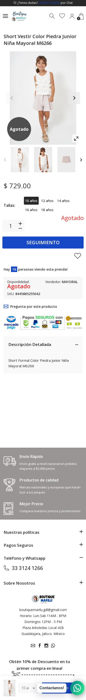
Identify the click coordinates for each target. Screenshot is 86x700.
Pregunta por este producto (33, 306)
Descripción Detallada (29, 344)
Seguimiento (43, 242)
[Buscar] (52, 16)
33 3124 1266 (27, 568)
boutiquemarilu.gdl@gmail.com (43, 609)
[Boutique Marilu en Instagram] (46, 645)
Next (74, 98)
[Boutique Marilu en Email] (33, 645)
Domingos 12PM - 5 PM (43, 621)
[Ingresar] (72, 16)
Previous (12, 98)
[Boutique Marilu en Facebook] (39, 645)
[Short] (20, 159)
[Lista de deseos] (62, 16)
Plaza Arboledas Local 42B (43, 627)
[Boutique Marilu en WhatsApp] (53, 645)
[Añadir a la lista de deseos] (78, 256)
